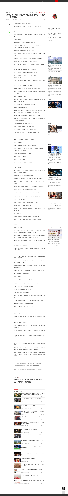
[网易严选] (48, 1)
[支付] (51, 1)
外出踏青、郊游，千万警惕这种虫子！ (53, 239)
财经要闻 (49, 144)
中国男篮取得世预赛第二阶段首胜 (28, 458)
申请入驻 (43, 12)
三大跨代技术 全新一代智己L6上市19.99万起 (54, 203)
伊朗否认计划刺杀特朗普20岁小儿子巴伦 (54, 71)
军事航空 (60, 227)
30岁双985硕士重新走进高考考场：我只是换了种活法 (32, 440)
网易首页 (7, 12)
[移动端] (42, 1)
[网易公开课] (45, 1)
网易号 (10, 12)
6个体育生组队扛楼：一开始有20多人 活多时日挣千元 (32, 398)
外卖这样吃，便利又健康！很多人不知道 (54, 243)
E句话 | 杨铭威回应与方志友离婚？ (53, 132)
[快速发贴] (9, 24)
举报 (44, 19)
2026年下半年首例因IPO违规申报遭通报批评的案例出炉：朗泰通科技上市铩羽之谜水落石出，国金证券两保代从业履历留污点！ (54, 154)
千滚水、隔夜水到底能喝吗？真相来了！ (54, 241)
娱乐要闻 (49, 123)
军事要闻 (49, 56)
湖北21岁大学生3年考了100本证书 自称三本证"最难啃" (32, 416)
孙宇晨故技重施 (50, 134)
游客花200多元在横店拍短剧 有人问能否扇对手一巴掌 (32, 434)
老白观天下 (16, 19)
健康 (48, 227)
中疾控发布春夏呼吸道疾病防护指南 (53, 245)
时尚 (51, 227)
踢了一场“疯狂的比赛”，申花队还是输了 (29, 429)
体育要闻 (49, 99)
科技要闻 (49, 168)
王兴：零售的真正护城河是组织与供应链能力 (54, 157)
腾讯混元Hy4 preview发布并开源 (53, 177)
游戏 (53, 227)
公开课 (56, 227)
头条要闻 (49, 76)
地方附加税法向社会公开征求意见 (28, 405)
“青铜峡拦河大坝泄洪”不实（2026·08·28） (30, 475)
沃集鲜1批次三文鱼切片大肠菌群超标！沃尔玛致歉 (31, 469)
